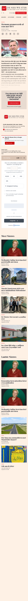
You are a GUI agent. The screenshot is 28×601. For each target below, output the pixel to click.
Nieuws (3, 22)
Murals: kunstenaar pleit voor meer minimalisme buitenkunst (13, 289)
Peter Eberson (4, 441)
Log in (19, 106)
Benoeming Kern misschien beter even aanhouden (14, 382)
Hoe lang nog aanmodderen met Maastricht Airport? (13, 439)
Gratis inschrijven (21, 13)
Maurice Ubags (5, 29)
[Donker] (2, 13)
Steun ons (18, 17)
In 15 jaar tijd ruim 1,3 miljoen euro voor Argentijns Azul (12, 346)
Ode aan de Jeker (7, 466)
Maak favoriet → (9, 143)
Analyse (3, 378)
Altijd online (11, 17)
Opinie (2, 435)
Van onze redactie (5, 320)
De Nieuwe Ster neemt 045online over (13, 318)
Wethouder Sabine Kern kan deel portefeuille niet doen (13, 261)
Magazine (3, 17)
